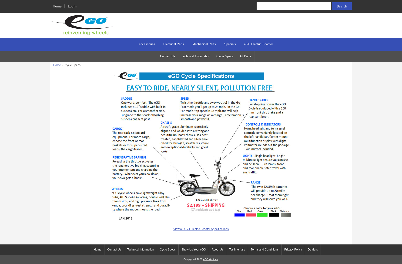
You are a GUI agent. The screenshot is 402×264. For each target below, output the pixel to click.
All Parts (245, 56)
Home (57, 6)
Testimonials (237, 249)
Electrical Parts (173, 44)
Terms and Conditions (264, 249)
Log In (72, 6)
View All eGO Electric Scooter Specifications (201, 228)
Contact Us (167, 56)
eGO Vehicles (210, 259)
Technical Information (195, 56)
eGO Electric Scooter (258, 44)
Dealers (313, 249)
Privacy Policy (293, 249)
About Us (217, 249)
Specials (230, 44)
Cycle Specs (225, 56)
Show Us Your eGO (193, 249)
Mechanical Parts (204, 44)
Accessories (146, 44)
